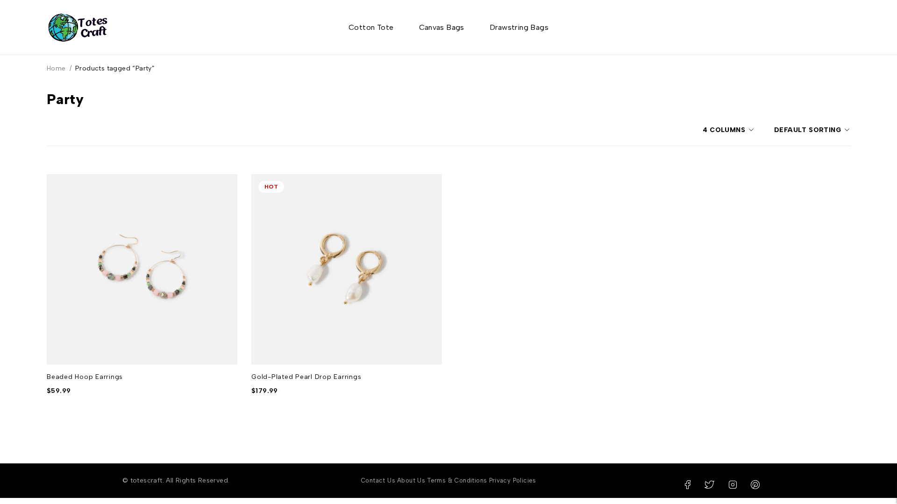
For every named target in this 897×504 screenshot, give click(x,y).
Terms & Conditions (457, 480)
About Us (411, 480)
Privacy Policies (512, 480)
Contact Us (378, 480)
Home (56, 68)
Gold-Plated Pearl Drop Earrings (306, 377)
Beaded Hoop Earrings (85, 377)
